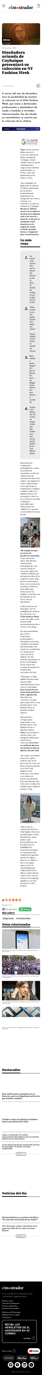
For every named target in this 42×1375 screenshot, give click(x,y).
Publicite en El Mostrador (11, 1312)
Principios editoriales (9, 1306)
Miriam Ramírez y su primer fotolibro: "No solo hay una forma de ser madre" (20, 1218)
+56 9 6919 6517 (7, 1296)
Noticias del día (14, 1193)
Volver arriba (6, 1351)
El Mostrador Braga (9, 86)
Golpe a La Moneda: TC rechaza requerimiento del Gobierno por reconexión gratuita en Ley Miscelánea (32, 430)
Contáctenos (6, 1317)
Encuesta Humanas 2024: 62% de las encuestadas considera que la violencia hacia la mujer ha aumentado (20, 976)
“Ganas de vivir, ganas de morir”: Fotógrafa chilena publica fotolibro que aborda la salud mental (20, 1028)
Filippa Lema (8, 918)
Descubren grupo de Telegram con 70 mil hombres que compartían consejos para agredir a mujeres (20, 951)
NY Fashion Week (23, 918)
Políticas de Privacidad (10, 1308)
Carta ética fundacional (10, 1303)
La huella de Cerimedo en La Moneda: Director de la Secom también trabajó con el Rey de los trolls (33, 279)
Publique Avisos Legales (11, 1314)
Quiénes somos (7, 1301)
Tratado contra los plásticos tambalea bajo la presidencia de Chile (20, 1120)
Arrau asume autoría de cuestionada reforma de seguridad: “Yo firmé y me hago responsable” (21, 1147)
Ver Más (20, 1154)
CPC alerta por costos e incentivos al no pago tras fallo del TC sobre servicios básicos (19, 1228)
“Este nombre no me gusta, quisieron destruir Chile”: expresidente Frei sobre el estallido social (32, 329)
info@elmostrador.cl (20, 1296)
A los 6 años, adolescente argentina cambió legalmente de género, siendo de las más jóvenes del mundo (20, 1002)
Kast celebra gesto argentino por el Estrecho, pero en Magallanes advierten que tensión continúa (32, 379)
